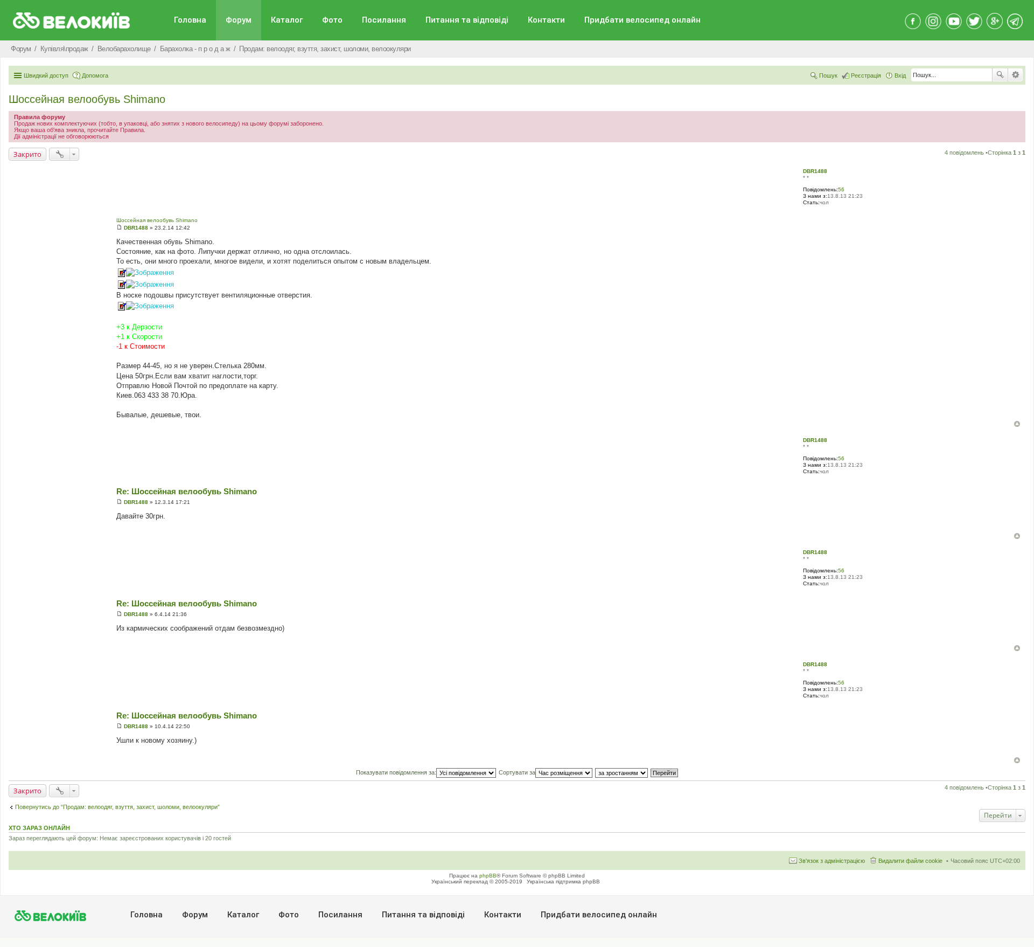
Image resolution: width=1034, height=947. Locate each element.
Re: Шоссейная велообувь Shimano (186, 491)
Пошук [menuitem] (828, 75)
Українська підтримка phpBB (563, 881)
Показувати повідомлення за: (396, 772)
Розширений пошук (1015, 74)
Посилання (384, 20)
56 (841, 189)
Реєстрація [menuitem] (866, 75)
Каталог (287, 20)
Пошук (1000, 74)
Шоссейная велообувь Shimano (87, 99)
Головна (190, 20)
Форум (238, 20)
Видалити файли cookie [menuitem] (910, 861)
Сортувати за (517, 772)
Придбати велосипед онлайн (642, 20)
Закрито (27, 154)
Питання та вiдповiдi (466, 20)
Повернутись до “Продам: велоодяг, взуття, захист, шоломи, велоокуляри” (117, 807)
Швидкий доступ (46, 75)
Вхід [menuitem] (900, 75)
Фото (332, 20)
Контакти (546, 20)
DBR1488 (815, 171)
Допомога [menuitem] (95, 75)
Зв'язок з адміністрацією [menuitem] (832, 861)
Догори (1017, 424)
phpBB (488, 876)
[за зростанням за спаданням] (622, 772)
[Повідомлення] (119, 228)
